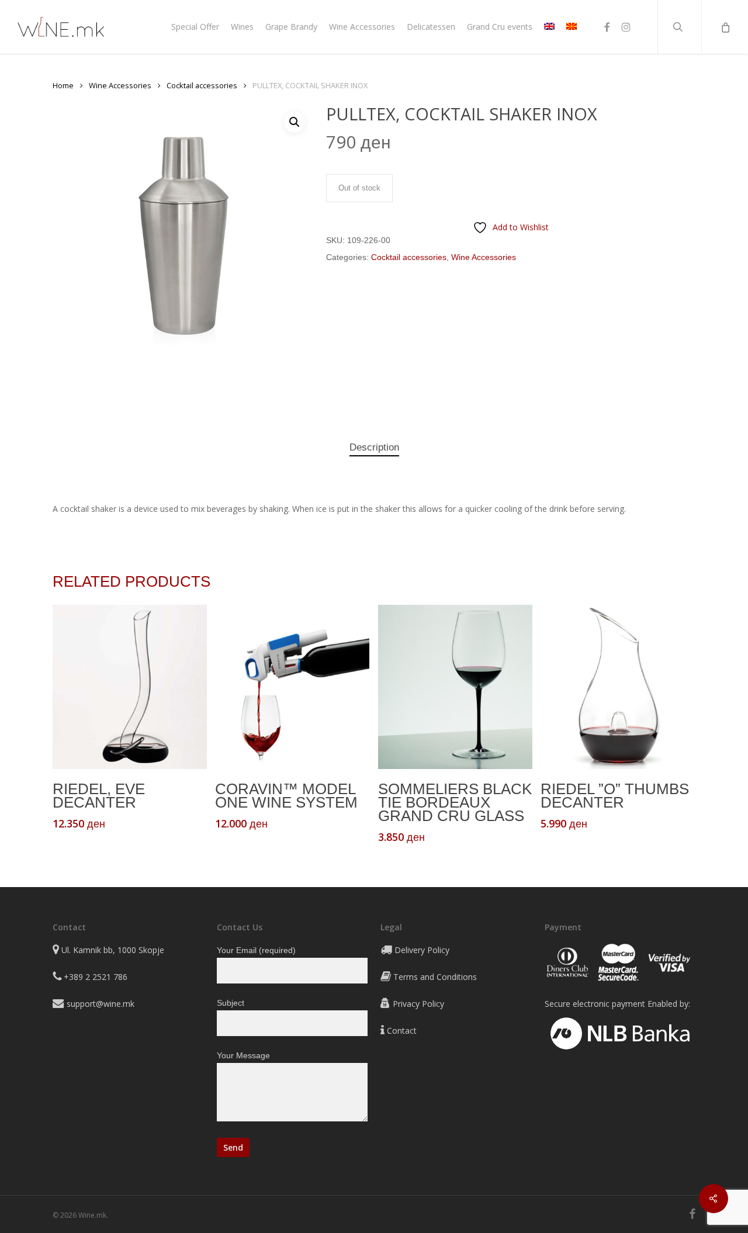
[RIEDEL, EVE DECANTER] (130, 687)
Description (374, 447)
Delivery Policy (421, 949)
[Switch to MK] (571, 27)
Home (63, 85)
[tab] (374, 448)
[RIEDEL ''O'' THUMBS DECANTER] (618, 687)
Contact (402, 1030)
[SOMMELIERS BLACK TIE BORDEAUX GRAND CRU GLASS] (455, 687)
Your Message (243, 1055)
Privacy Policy (418, 1003)
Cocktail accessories (202, 85)
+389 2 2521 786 (95, 976)
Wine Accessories (120, 85)
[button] (294, 122)
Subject (230, 1002)
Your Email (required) (256, 950)
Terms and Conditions (435, 976)
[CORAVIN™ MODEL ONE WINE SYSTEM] (292, 687)
